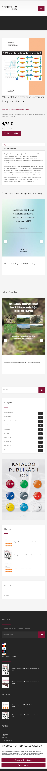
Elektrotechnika (22, 413)
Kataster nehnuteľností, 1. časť (22, 568)
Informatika (22, 442)
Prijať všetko (23, 765)
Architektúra (22, 438)
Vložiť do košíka (11, 133)
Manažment (22, 417)
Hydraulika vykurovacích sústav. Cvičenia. (25, 542)
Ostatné (22, 450)
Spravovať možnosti (23, 760)
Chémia (22, 433)
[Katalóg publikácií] (23, 489)
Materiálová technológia (22, 421)
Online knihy (22, 446)
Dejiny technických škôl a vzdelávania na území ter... (28, 555)
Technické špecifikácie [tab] (10, 148)
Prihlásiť (6, 595)
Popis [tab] (5, 145)
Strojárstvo (22, 429)
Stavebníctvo (22, 425)
